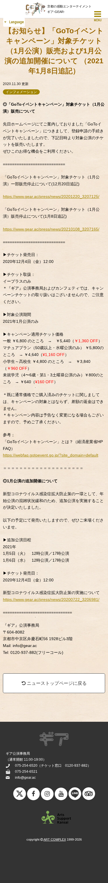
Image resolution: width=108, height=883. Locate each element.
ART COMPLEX (54, 839)
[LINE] (75, 795)
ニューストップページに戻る (56, 683)
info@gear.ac (25, 778)
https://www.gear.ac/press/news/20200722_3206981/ (51, 599)
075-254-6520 (26, 766)
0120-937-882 (76, 766)
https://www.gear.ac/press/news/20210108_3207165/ (51, 229)
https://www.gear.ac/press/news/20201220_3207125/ (51, 196)
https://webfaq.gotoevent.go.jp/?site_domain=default (50, 455)
